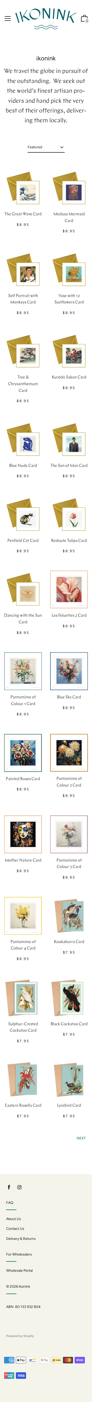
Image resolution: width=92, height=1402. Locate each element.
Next (81, 1138)
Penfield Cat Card (23, 541)
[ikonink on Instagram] (19, 1187)
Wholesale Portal (19, 1270)
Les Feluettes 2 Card (69, 616)
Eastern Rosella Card (23, 1106)
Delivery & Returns (21, 1239)
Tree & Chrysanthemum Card (23, 384)
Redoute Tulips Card (69, 541)
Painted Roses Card (23, 779)
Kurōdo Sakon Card (69, 377)
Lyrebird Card (69, 1106)
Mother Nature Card (23, 861)
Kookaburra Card (69, 942)
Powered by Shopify (20, 1336)
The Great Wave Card (23, 214)
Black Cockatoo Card (69, 1024)
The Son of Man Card (69, 466)
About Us (13, 1219)
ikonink (24, 1286)
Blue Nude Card (23, 466)
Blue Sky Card (69, 697)
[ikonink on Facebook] (9, 1187)
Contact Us (15, 1228)
